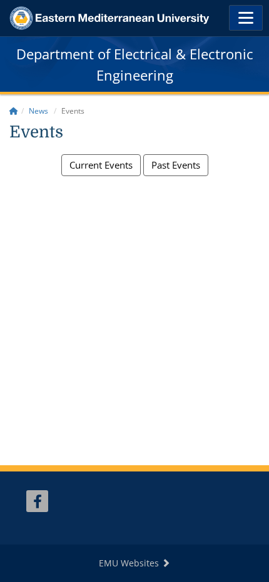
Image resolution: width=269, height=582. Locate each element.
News (38, 111)
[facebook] (37, 501)
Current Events (101, 165)
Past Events (175, 165)
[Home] (13, 111)
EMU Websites (130, 563)
